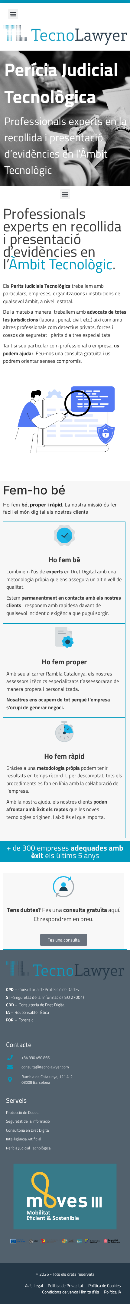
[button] (13, 14)
